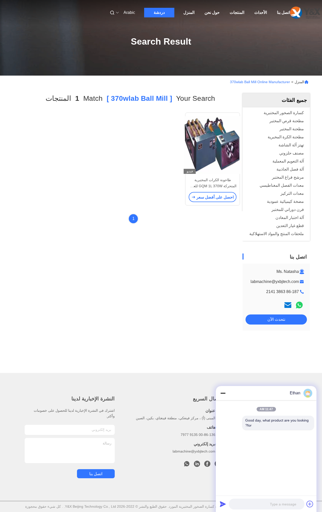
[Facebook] (207, 465)
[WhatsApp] (299, 305)
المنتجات (237, 12)
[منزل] (305, 12)
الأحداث (260, 12)
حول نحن (212, 12)
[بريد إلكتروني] (287, 305)
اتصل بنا (283, 12)
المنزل (188, 12)
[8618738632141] (186, 465)
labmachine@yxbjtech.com (275, 281)
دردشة (159, 12)
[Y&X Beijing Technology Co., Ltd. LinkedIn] (196, 465)
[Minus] (223, 393)
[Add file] (309, 503)
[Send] (223, 503)
